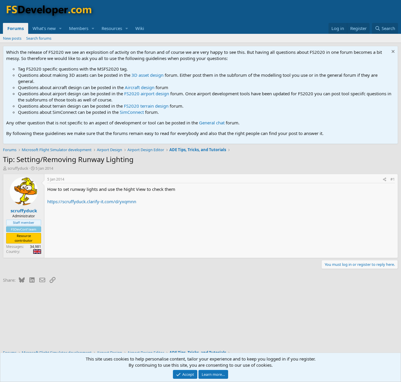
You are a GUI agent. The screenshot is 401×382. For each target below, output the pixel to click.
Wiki (139, 28)
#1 (392, 179)
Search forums (38, 38)
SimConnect (132, 112)
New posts (12, 38)
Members (78, 28)
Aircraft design (139, 87)
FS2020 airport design (146, 93)
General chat (212, 123)
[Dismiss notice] (392, 52)
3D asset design (148, 75)
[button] (60, 28)
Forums (15, 28)
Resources (112, 28)
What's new (44, 28)
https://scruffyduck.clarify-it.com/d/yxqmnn (91, 201)
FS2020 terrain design (146, 106)
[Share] (384, 179)
